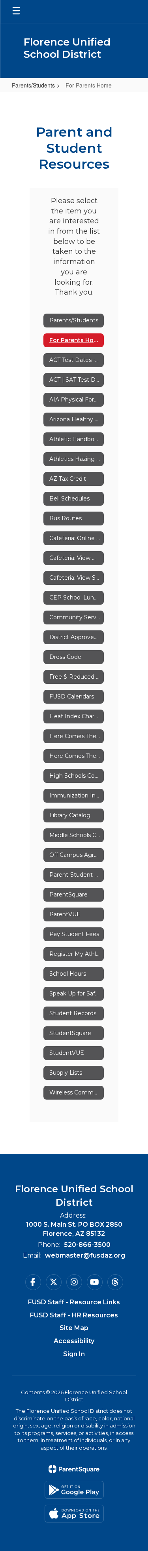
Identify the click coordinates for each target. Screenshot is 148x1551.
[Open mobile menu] (16, 11)
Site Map (74, 1328)
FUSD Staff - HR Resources (74, 1315)
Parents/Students (33, 85)
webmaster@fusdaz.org (85, 1255)
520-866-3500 (87, 1244)
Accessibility (74, 1341)
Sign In (74, 1354)
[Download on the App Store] (74, 1513)
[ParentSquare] (74, 1469)
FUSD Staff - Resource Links (74, 1302)
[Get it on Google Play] (74, 1490)
